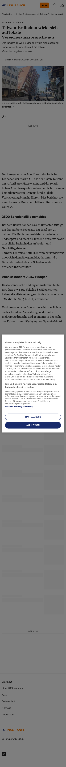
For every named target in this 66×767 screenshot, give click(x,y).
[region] (33, 383)
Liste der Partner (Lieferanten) (19, 406)
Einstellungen (33, 417)
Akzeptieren (33, 425)
